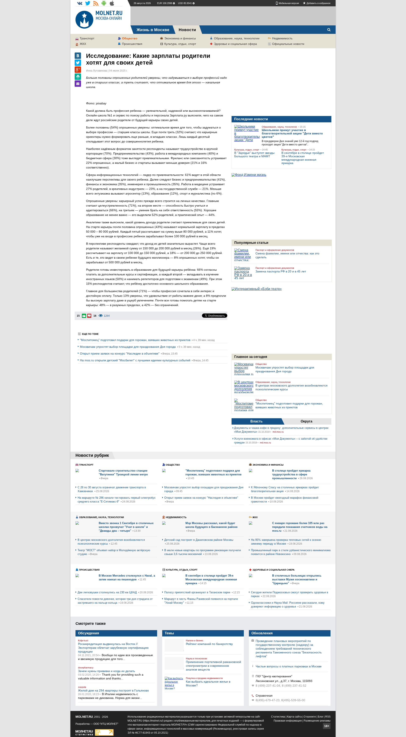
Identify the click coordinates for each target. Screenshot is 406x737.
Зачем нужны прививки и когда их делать (106, 671)
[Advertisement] (233, 15)
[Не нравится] (89, 316)
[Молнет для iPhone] (112, 3)
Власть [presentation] (256, 421)
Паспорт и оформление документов (274, 250)
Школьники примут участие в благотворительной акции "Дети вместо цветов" (292, 133)
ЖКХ (83, 44)
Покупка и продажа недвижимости (204, 678)
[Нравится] (84, 316)
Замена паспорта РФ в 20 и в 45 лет (280, 271)
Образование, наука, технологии (236, 38)
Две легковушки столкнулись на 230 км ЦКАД (108, 592)
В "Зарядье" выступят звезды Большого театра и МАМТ (254, 154)
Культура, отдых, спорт (180, 44)
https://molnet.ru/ (153, 720)
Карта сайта (294, 716)
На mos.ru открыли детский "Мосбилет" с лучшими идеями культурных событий (135, 360)
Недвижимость (282, 38)
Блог (320, 716)
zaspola (82, 687)
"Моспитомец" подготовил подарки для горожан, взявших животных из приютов (135, 340)
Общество (129, 38)
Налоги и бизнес (194, 640)
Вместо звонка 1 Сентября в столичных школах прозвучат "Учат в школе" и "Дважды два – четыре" (126, 527)
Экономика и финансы (180, 38)
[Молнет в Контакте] (80, 3)
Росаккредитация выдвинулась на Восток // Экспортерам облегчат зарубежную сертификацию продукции (113, 647)
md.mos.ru (278, 432)
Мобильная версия (289, 3)
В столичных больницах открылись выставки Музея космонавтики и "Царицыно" (296, 579)
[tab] (256, 421)
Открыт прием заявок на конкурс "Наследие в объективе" (120, 353)
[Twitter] (78, 62)
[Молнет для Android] (104, 3)
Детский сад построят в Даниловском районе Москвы (198, 539)
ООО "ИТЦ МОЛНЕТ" (105, 723)
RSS (328, 716)
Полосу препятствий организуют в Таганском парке (197, 592)
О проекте (310, 716)
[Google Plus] (78, 69)
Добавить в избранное (319, 3)
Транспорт (87, 38)
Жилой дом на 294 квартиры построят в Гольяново (113, 690)
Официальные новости (288, 44)
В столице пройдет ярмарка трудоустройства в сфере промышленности (291, 474)
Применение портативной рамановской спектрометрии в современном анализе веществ (213, 665)
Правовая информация (288, 720)
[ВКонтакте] (78, 55)
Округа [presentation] (306, 421)
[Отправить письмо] (78, 83)
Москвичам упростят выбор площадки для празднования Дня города (128, 346)
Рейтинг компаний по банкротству (209, 644)
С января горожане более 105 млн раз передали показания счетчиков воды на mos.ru (299, 527)
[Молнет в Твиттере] (88, 3)
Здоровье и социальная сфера (235, 44)
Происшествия (132, 44)
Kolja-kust (83, 640)
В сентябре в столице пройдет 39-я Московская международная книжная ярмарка (302, 158)
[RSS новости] (96, 3)
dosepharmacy (85, 667)
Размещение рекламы (317, 720)
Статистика (278, 716)
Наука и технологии (196, 658)
